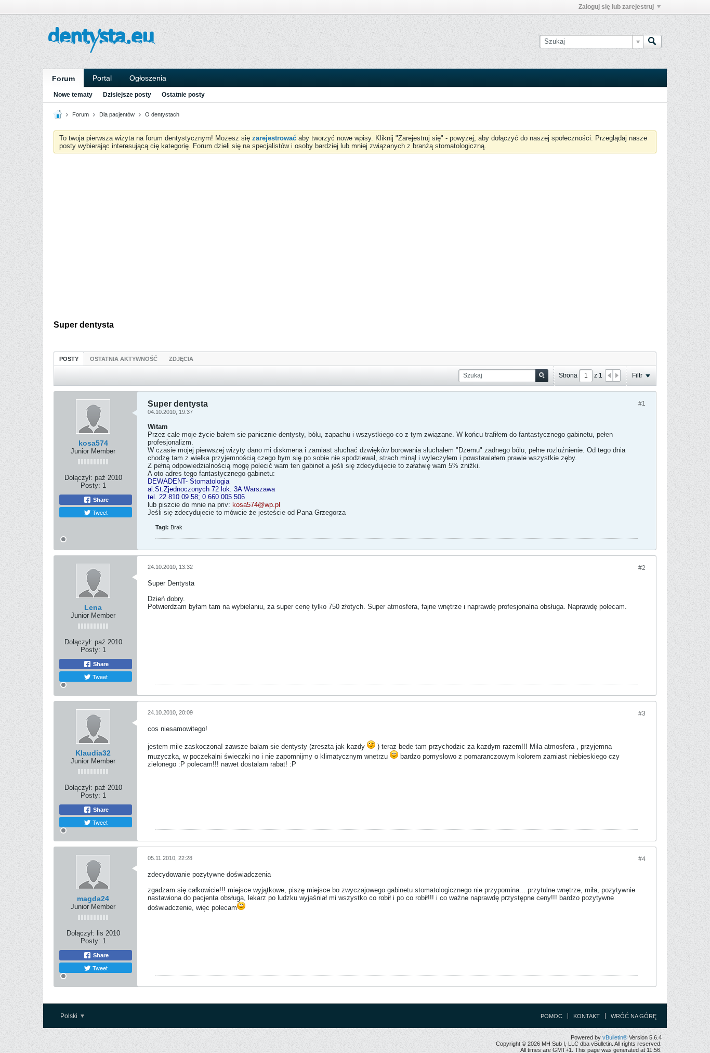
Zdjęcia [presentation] (181, 359)
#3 (642, 713)
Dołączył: (78, 478)
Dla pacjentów (117, 114)
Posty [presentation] (68, 359)
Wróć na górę (633, 1016)
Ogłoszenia (147, 78)
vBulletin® (614, 1037)
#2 (642, 567)
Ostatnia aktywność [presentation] (123, 359)
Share (100, 500)
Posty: (90, 485)
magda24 (93, 898)
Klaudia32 (93, 753)
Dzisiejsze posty (127, 94)
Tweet (99, 512)
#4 (642, 859)
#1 (642, 403)
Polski (69, 1016)
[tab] (69, 359)
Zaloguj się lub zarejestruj (616, 6)
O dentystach (162, 114)
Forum (63, 78)
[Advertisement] (355, 239)
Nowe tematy (73, 94)
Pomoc (551, 1016)
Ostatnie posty (183, 94)
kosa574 (93, 443)
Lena (93, 607)
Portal (102, 78)
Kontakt (586, 1016)
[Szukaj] (652, 41)
